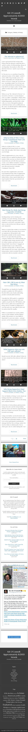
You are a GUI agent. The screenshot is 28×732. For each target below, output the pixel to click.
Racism (4, 715)
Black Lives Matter (14, 698)
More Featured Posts (14, 462)
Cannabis (21, 698)
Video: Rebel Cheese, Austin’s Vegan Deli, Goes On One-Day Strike (14, 545)
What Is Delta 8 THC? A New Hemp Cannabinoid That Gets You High (14, 129)
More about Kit (14, 518)
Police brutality (19, 713)
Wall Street (11, 717)
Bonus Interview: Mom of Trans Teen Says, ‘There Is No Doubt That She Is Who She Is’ (14, 535)
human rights (16, 707)
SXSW (19, 715)
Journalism (11, 143)
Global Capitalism (14, 674)
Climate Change (15, 700)
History (9, 707)
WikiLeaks (14, 718)
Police (14, 713)
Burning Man (14, 672)
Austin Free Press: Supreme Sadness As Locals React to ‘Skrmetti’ (14, 540)
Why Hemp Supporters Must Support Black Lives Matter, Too (14, 380)
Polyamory (14, 678)
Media (23, 709)
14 (16, 438)
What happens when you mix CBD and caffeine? (14, 340)
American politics (14, 696)
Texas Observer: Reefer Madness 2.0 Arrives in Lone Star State (14, 554)
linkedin (20, 709)
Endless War (14, 702)
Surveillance (14, 715)
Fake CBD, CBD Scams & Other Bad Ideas (14, 274)
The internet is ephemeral (14, 48)
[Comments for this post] (21, 52)
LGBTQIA (14, 676)
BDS (8, 698)
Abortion (15, 693)
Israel (23, 707)
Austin (14, 671)
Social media (9, 715)
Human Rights (14, 675)
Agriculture (5, 696)
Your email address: (14, 477)
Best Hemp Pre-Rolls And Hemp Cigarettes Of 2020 (14, 201)
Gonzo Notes (11, 58)
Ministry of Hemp (20, 58)
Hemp (5, 707)
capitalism (5, 700)
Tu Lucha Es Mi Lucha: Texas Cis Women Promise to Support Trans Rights (14, 531)
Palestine (9, 713)
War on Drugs (14, 680)
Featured (7, 704)
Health (23, 705)
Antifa (23, 696)
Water (23, 717)
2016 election (8, 693)
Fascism (20, 702)
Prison (23, 713)
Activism (14, 670)
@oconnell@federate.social (16, 565)
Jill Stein (4, 709)
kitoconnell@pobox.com (15, 517)
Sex (14, 679)
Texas (23, 715)
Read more (15, 113)
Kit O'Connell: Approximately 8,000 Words (14, 16)
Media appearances (8, 711)
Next (24, 438)
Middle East (17, 711)
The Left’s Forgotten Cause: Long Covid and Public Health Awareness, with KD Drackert (14, 550)
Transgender (5, 717)
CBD (9, 700)
